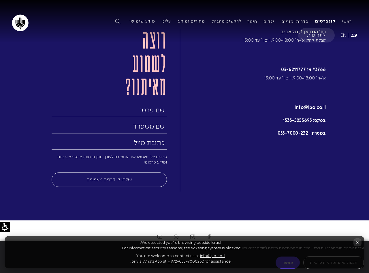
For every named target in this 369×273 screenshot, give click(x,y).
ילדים (268, 21)
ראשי (347, 21)
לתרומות (316, 35)
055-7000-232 (293, 133)
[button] (70, 21)
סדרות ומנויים (294, 21)
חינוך (252, 21)
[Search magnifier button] (118, 21)
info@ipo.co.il (310, 107)
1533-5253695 (297, 120)
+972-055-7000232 (185, 261)
